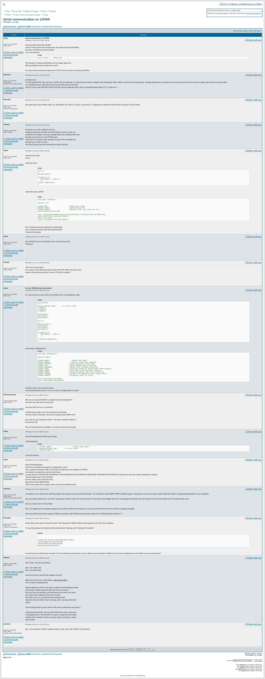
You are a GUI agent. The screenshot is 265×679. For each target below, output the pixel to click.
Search (44, 11)
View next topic (255, 31)
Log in (46, 15)
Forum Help (17, 11)
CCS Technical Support (253, 13)
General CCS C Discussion (52, 26)
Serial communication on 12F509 (26, 19)
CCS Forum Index (34, 26)
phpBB (128, 675)
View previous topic (240, 31)
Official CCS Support (32, 11)
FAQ (8, 11)
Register (53, 11)
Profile (8, 15)
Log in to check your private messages (27, 15)
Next (16, 22)
